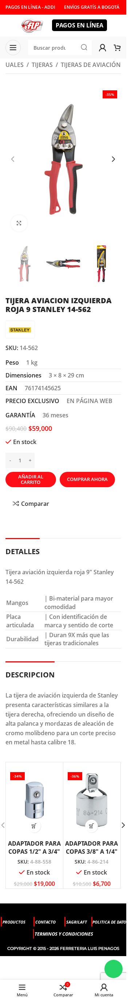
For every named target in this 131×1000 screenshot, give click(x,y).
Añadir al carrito (30, 479)
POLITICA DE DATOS (110, 922)
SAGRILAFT (76, 922)
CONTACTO (45, 922)
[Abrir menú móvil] (13, 47)
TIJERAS (42, 65)
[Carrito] (117, 47)
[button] (12, 159)
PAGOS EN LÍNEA (79, 25)
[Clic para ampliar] (19, 223)
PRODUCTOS (14, 922)
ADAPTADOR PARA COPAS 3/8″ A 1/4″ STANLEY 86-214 (91, 851)
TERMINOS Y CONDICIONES (64, 934)
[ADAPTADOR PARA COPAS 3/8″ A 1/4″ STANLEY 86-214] (92, 800)
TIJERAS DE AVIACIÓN (91, 65)
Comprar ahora (87, 479)
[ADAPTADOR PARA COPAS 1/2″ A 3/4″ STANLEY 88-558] (34, 800)
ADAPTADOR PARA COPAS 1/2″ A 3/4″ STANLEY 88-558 (34, 851)
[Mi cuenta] (102, 47)
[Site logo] (32, 25)
